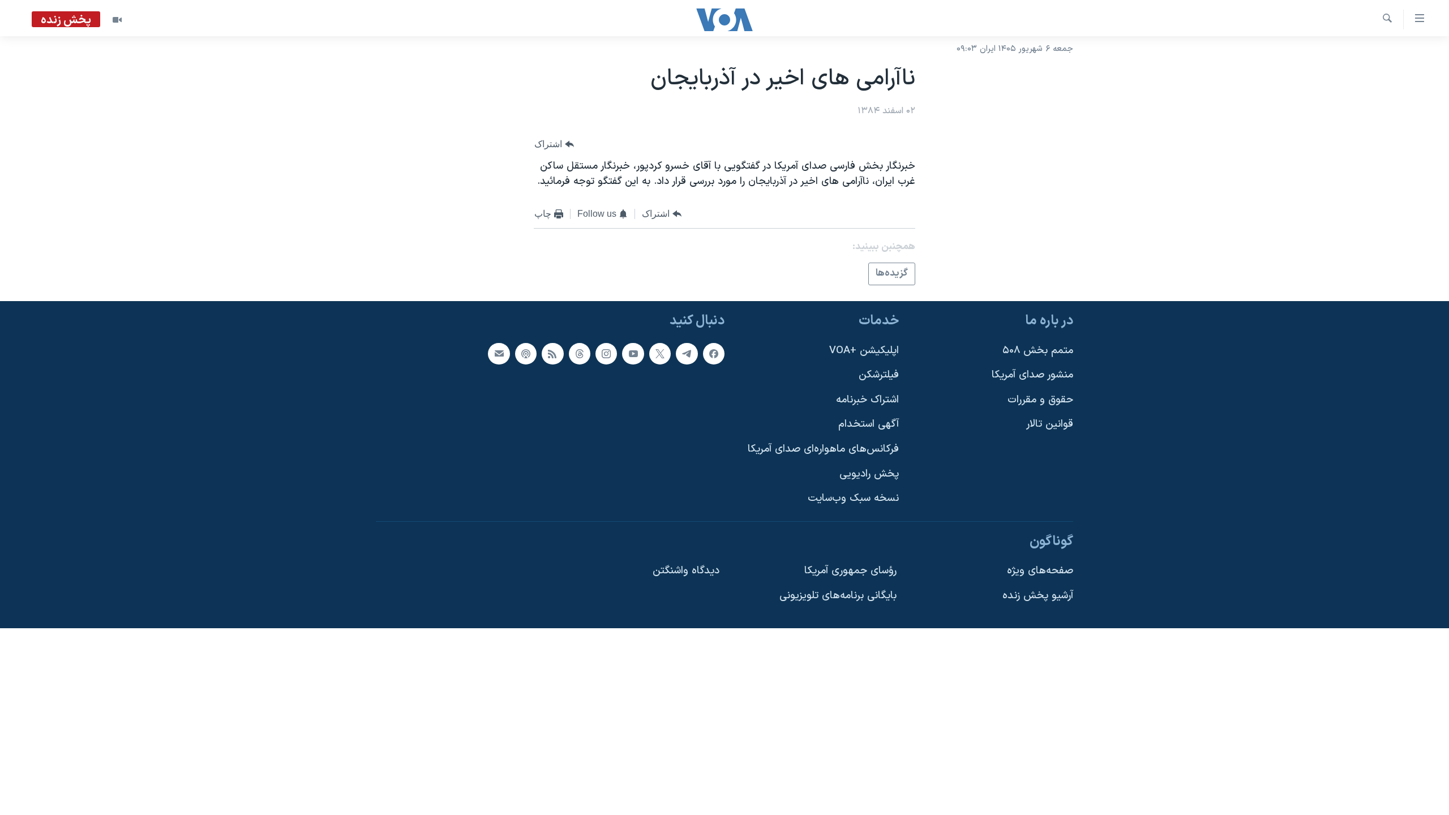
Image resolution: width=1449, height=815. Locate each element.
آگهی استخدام (868, 424)
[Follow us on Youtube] (633, 353)
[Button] (554, 144)
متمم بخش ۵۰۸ (1037, 350)
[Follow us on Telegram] (686, 353)
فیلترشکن (879, 375)
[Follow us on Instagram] (606, 353)
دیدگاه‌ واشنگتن (686, 570)
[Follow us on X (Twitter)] (660, 353)
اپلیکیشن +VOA (864, 350)
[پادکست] (526, 353)
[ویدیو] (117, 19)
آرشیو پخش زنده (1037, 595)
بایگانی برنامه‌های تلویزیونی (838, 595)
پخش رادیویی (869, 473)
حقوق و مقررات (1040, 399)
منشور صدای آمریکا (1032, 375)
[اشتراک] (498, 353)
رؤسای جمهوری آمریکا (850, 570)
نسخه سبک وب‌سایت (853, 498)
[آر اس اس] (552, 353)
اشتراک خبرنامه (867, 399)
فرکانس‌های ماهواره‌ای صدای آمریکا (823, 449)
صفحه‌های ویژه (1040, 570)
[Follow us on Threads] (579, 353)
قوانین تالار (1049, 424)
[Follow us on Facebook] (713, 353)
